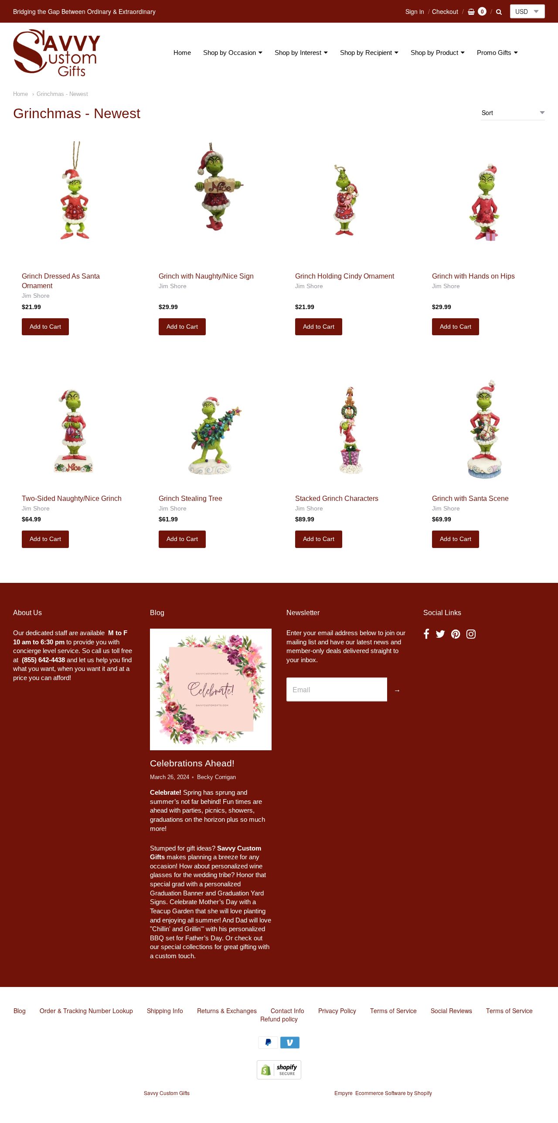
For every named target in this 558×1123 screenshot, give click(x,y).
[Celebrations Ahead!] (210, 689)
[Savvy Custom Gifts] (56, 52)
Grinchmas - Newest (62, 94)
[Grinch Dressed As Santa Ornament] (74, 202)
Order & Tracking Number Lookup (86, 1010)
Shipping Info (165, 1010)
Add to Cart (45, 326)
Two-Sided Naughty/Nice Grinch (72, 498)
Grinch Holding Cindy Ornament (344, 276)
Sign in (414, 11)
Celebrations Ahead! (192, 763)
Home (182, 52)
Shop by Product (434, 52)
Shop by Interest (298, 52)
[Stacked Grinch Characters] (347, 424)
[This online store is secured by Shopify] (279, 1077)
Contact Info (287, 1010)
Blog (20, 1010)
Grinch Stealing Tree (190, 498)
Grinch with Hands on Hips (473, 276)
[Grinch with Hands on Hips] (484, 202)
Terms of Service (393, 1010)
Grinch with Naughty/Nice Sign (206, 276)
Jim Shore (36, 295)
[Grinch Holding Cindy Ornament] (347, 202)
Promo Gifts (494, 52)
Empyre (343, 1092)
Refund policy (279, 1018)
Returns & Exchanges (227, 1010)
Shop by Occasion (229, 52)
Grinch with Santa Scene (470, 498)
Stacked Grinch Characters (336, 498)
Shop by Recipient (366, 52)
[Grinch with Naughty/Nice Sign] (211, 202)
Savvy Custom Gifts (167, 1092)
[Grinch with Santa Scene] (484, 424)
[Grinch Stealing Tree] (211, 424)
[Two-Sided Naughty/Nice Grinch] (74, 424)
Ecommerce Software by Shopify (393, 1092)
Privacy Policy (337, 1010)
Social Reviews (451, 1010)
